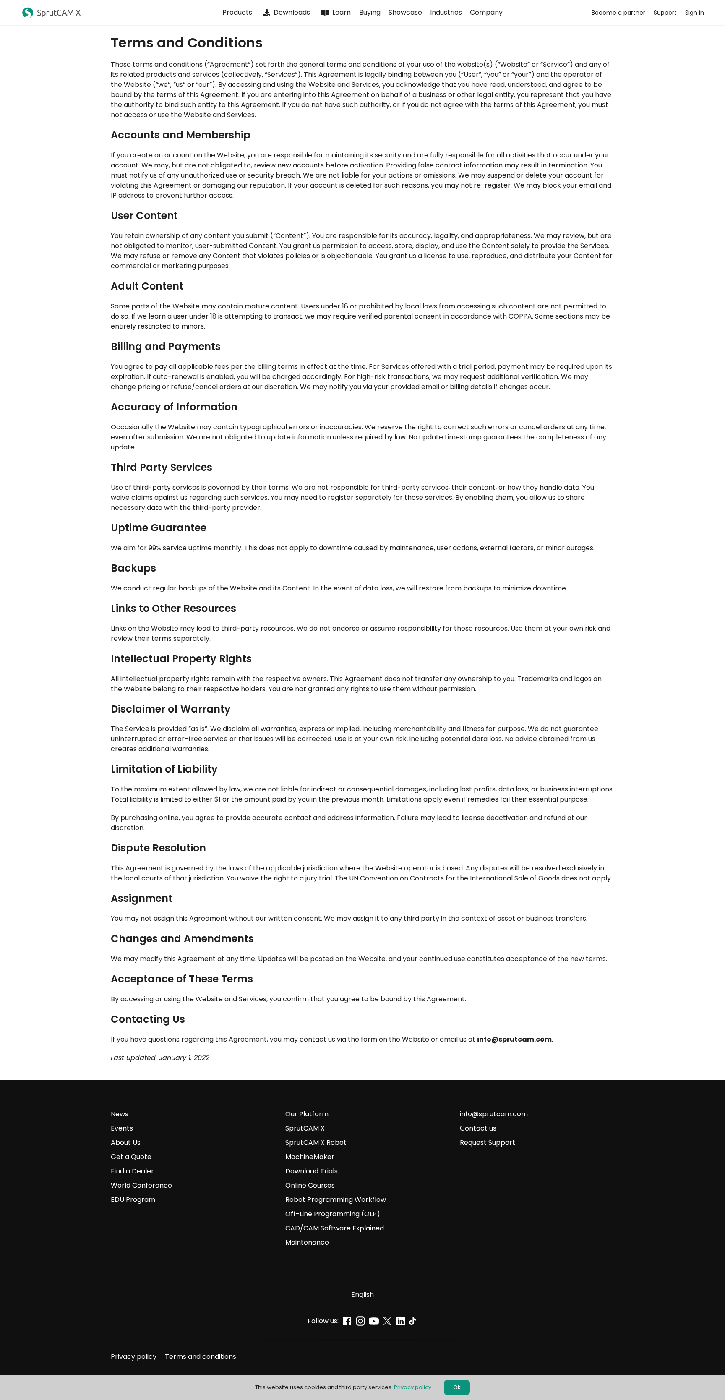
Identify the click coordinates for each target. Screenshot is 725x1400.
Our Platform (307, 1114)
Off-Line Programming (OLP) (332, 1214)
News (119, 1114)
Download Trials (311, 1171)
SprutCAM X (305, 1128)
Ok (457, 1387)
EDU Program (133, 1199)
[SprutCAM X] (91, 12)
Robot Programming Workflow (335, 1199)
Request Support (487, 1142)
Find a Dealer (132, 1171)
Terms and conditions (200, 1356)
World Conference (141, 1185)
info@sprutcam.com (514, 1039)
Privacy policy (133, 1356)
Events (122, 1128)
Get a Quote (131, 1157)
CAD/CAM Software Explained (334, 1228)
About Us (126, 1142)
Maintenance (308, 1242)
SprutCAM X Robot (316, 1142)
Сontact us (478, 1128)
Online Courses (310, 1185)
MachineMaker (309, 1157)
